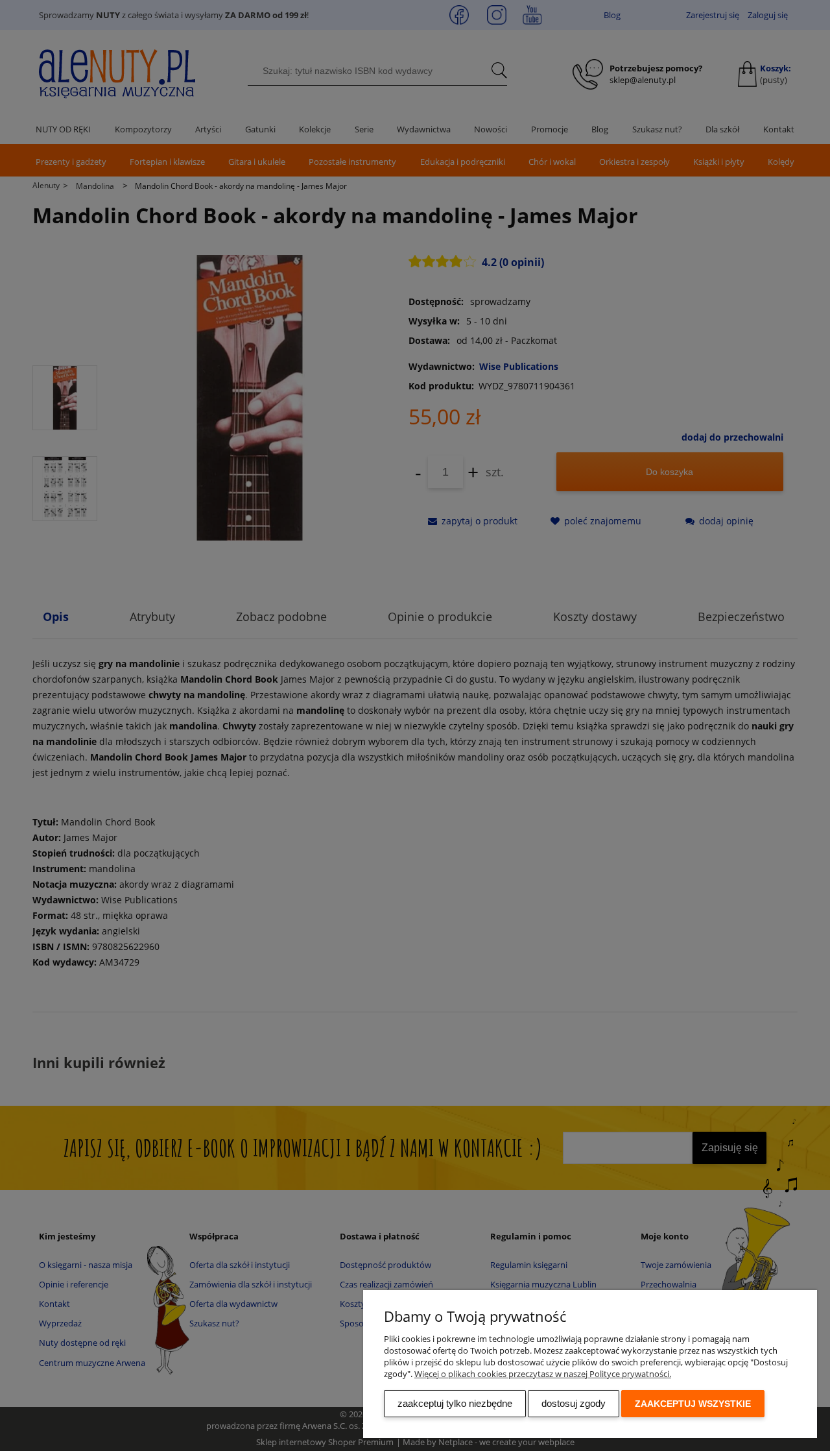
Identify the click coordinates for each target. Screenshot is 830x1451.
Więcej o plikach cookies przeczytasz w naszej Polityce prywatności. (542, 1374)
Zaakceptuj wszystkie (693, 1403)
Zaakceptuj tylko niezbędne (454, 1403)
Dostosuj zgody (573, 1403)
